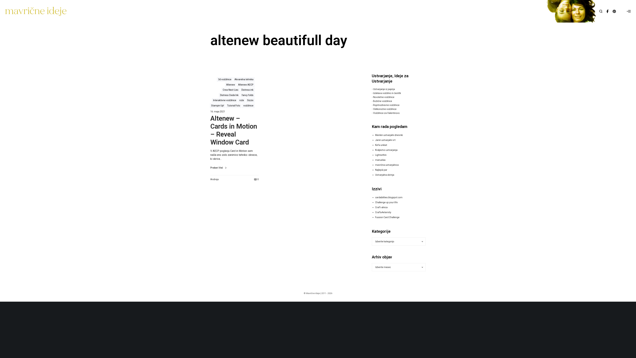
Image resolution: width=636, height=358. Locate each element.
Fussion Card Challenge (387, 217)
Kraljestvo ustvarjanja (386, 150)
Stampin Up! (217, 105)
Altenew (230, 84)
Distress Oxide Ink (229, 95)
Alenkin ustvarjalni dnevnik (389, 135)
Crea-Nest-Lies (230, 90)
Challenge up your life (386, 202)
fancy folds (247, 95)
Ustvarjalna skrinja (384, 175)
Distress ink (247, 90)
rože (241, 100)
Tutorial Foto (233, 105)
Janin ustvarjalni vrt (385, 140)
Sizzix (250, 100)
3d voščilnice (224, 79)
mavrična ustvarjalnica (387, 165)
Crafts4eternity (383, 212)
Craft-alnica (381, 207)
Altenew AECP (245, 84)
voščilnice (248, 105)
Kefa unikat (381, 145)
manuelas (380, 160)
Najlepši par (381, 170)
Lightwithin (381, 155)
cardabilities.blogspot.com (388, 197)
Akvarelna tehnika (244, 79)
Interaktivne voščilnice (224, 100)
